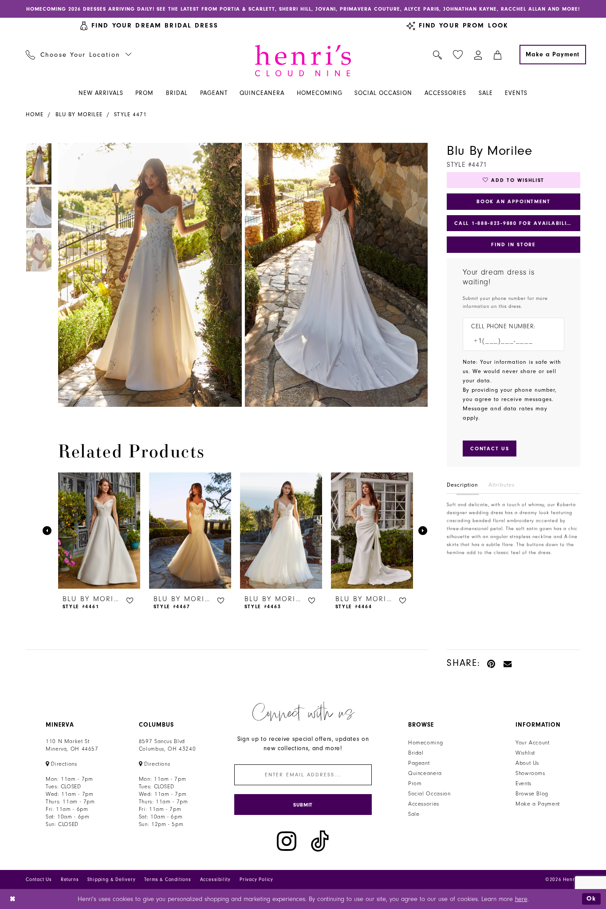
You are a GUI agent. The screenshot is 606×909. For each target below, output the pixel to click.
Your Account (532, 743)
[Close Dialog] (13, 899)
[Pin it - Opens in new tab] (491, 663)
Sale (414, 814)
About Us (527, 763)
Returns (70, 879)
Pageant (418, 763)
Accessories (423, 804)
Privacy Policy (256, 879)
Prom (415, 783)
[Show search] (438, 54)
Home (34, 114)
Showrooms (530, 773)
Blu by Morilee (78, 114)
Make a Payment (537, 804)
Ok (591, 898)
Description (462, 485)
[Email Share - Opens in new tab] (508, 663)
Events (523, 783)
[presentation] (99, 530)
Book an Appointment (513, 201)
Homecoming (425, 743)
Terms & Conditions (167, 879)
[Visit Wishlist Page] (458, 55)
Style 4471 (130, 114)
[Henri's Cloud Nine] (303, 60)
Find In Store (513, 244)
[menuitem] (78, 54)
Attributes (501, 485)
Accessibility (215, 879)
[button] (478, 54)
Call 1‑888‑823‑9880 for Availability (514, 223)
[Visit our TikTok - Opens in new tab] (320, 841)
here (521, 899)
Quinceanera (425, 773)
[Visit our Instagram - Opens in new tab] (286, 841)
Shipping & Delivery (111, 879)
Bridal (416, 753)
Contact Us (39, 879)
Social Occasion (429, 794)
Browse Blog (531, 794)
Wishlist (525, 753)
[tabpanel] (148, 275)
